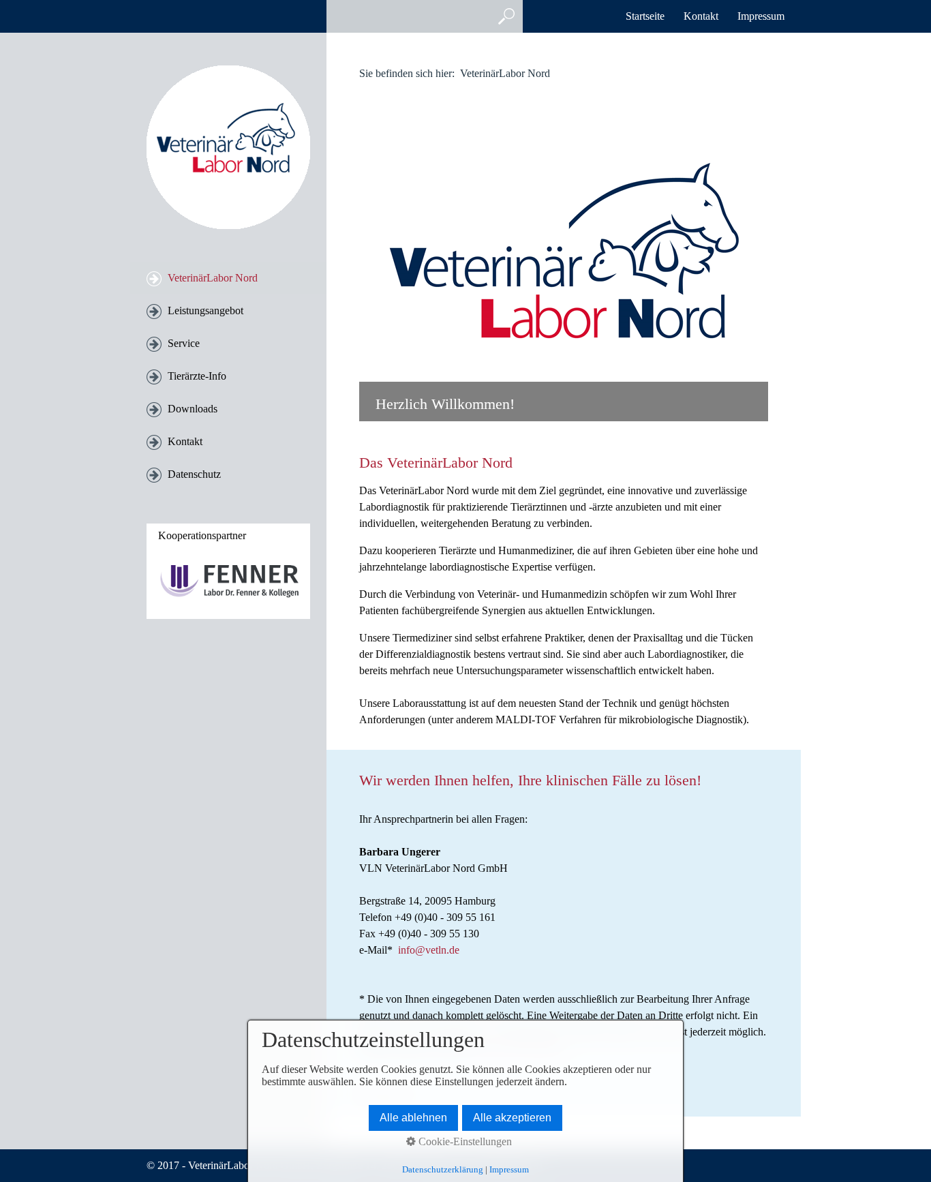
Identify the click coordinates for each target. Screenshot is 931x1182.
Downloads (192, 408)
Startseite (645, 16)
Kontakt (701, 16)
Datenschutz (194, 474)
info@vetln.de (428, 950)
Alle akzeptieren (512, 1117)
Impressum (760, 16)
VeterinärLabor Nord (213, 278)
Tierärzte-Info (197, 376)
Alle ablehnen (413, 1117)
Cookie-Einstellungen (464, 1141)
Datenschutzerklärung (442, 1169)
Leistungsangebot (205, 310)
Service (184, 343)
